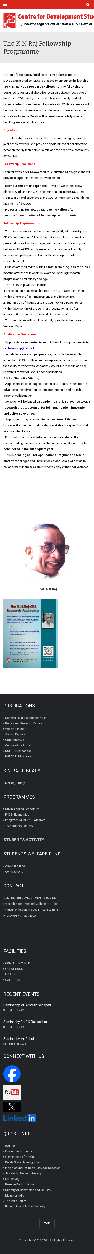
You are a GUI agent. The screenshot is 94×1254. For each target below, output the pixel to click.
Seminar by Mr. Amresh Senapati (27, 1005)
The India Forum (15, 1201)
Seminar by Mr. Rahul (18, 1038)
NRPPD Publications (18, 756)
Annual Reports (15, 734)
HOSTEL (10, 974)
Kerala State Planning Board (23, 1162)
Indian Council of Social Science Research (32, 1167)
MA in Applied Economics (22, 809)
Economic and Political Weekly (25, 1206)
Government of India (18, 1151)
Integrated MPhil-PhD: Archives (25, 820)
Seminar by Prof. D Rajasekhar (25, 1022)
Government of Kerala (19, 1156)
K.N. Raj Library (15, 782)
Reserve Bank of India (19, 1184)
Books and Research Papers (23, 723)
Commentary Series (18, 745)
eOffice (10, 1145)
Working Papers (15, 728)
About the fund (15, 866)
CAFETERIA (12, 979)
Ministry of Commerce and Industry (28, 1189)
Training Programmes (19, 825)
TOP (47, 1223)
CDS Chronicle (14, 739)
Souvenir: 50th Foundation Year (25, 717)
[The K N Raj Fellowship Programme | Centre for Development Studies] (47, 20)
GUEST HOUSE (15, 968)
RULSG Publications (18, 751)
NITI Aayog (12, 1179)
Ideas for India (14, 1195)
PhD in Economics (17, 814)
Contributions (14, 871)
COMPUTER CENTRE (18, 963)
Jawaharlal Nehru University (23, 1173)
